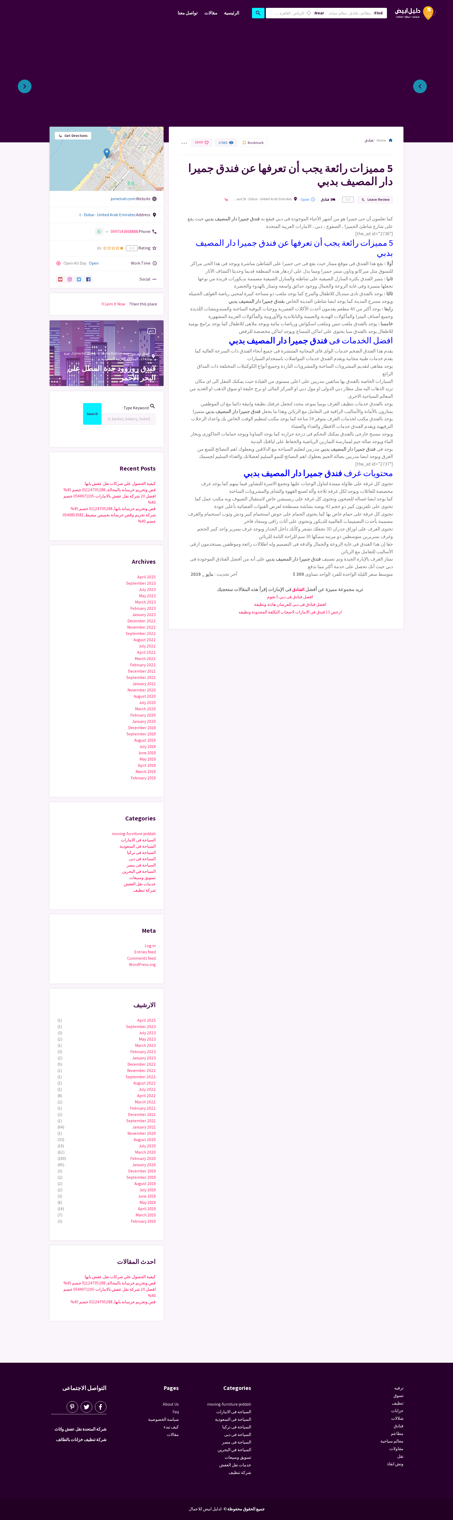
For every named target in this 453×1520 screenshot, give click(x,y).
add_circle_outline (58, 263)
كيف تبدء (171, 1427)
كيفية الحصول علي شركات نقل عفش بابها (120, 483)
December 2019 (142, 727)
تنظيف (397, 1403)
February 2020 (143, 715)
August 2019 (145, 740)
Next (28, 84)
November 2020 (141, 690)
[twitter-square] (79, 279)
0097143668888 (124, 231)
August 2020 (145, 696)
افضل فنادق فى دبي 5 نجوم (290, 597)
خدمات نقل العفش (140, 884)
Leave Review (375, 199)
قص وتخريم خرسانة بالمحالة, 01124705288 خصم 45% (109, 490)
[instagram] (70, 279)
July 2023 (147, 589)
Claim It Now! (113, 304)
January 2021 (144, 683)
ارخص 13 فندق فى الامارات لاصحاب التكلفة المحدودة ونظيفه (290, 612)
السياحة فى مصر (141, 865)
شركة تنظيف (144, 890)
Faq (175, 1412)
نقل (400, 1456)
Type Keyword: (139, 407)
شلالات (397, 1418)
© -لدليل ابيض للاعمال (208, 1509)
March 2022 (145, 658)
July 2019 (147, 746)
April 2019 (147, 765)
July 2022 (147, 646)
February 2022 (143, 665)
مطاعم (397, 1433)
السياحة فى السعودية (138, 846)
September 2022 (141, 633)
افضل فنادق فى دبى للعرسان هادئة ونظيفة (290, 604)
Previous (424, 84)
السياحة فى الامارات (138, 840)
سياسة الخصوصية (163, 1419)
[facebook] (88, 279)
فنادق (369, 140)
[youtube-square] (60, 279)
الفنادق (298, 589)
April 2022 (146, 652)
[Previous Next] (226, 84)
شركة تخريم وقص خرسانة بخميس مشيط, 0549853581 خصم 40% (109, 518)
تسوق (398, 1395)
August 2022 (144, 639)
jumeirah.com (123, 199)
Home (385, 140)
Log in (150, 945)
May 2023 (147, 596)
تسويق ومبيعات (142, 877)
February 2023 (143, 608)
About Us (171, 1404)
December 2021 (142, 671)
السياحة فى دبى (142, 859)
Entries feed (145, 952)
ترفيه (398, 1388)
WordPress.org (142, 964)
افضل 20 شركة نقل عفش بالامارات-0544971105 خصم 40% (109, 499)
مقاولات (396, 1448)
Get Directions (73, 135)
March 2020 (145, 709)
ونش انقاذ (395, 1464)
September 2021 (141, 677)
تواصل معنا (188, 13)
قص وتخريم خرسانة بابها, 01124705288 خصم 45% (113, 508)
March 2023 (145, 602)
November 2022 (141, 627)
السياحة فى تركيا (141, 852)
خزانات (397, 1410)
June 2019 (147, 753)
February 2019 (143, 778)
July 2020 (147, 702)
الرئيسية (231, 13)
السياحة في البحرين (139, 871)
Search (92, 415)
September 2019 (141, 734)
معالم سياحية (391, 1441)
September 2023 (141, 583)
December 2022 (141, 621)
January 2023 (144, 614)
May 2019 (147, 759)
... (184, 140)
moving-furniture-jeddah (134, 833)
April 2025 (146, 577)
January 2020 (144, 721)
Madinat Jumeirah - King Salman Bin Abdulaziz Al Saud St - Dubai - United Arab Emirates (261, 199)
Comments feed (141, 958)
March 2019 (146, 771)
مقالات (210, 13)
